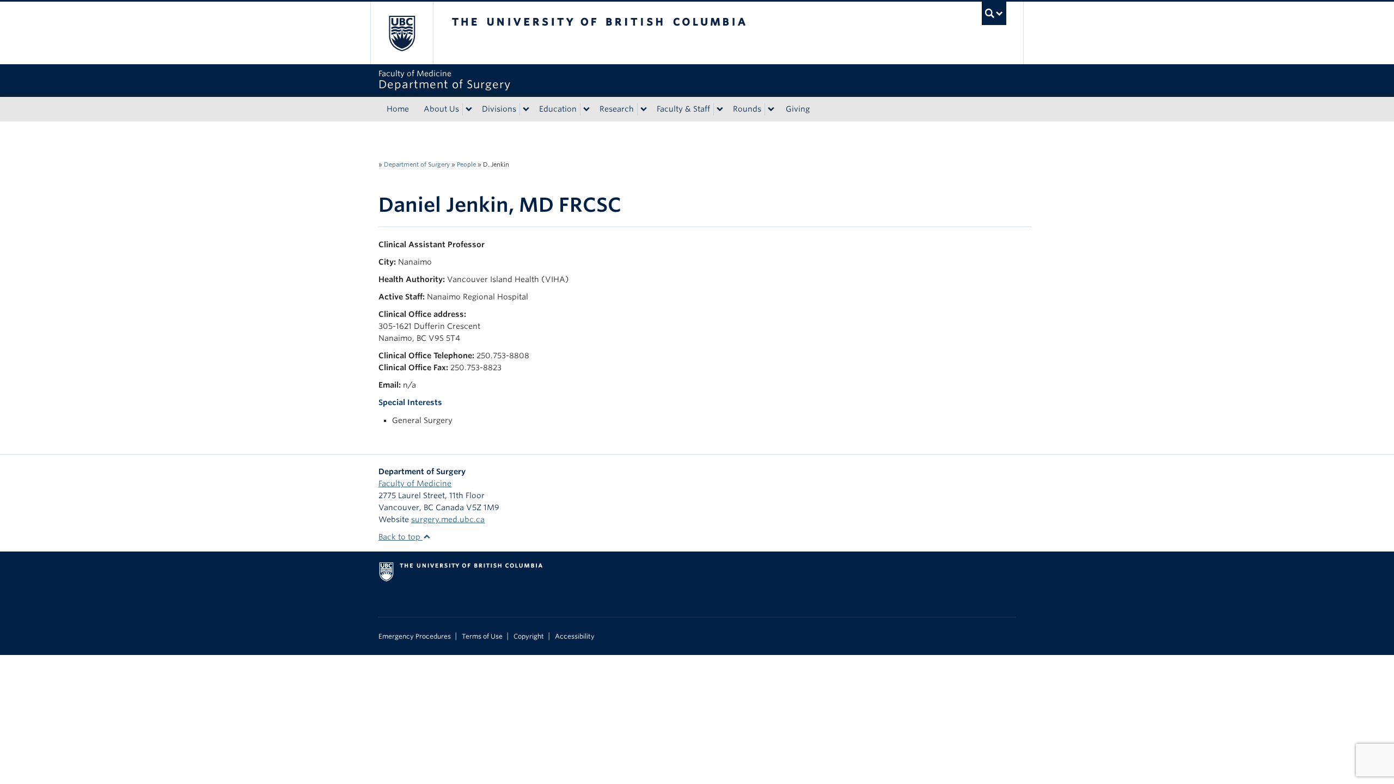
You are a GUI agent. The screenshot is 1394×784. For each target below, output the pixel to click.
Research (617, 109)
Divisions (499, 109)
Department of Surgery (417, 164)
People (466, 164)
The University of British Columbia (401, 33)
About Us (441, 109)
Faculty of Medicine (414, 483)
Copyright (528, 636)
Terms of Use (482, 636)
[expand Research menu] (643, 109)
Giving (798, 109)
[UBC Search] (994, 13)
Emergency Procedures (414, 636)
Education (558, 109)
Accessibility (575, 636)
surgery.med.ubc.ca (448, 519)
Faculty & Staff (683, 109)
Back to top (400, 536)
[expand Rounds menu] (771, 109)
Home (398, 109)
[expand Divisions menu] (526, 109)
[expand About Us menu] (468, 109)
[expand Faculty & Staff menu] (719, 109)
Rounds (747, 109)
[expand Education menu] (586, 109)
